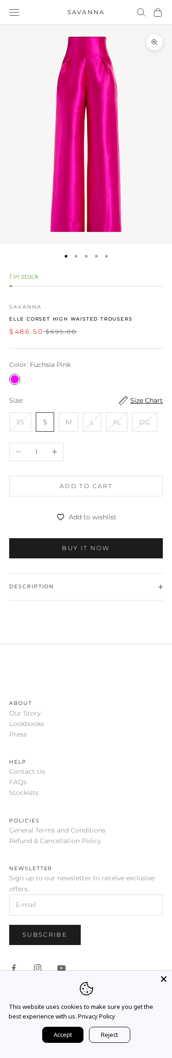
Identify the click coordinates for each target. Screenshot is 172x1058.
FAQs (18, 782)
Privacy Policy (96, 1016)
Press (18, 734)
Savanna (25, 307)
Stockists (24, 792)
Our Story (24, 713)
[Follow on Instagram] (37, 968)
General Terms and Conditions (57, 830)
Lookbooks (26, 724)
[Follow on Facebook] (13, 968)
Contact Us (27, 771)
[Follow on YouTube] (61, 968)
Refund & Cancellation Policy (55, 841)
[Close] (163, 979)
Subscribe (44, 934)
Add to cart (86, 486)
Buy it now (86, 548)
